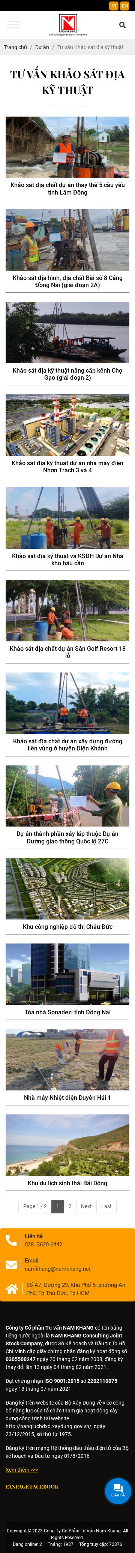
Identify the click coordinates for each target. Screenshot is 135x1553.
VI (114, 6)
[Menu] (13, 24)
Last (106, 1206)
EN (125, 6)
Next (86, 1206)
